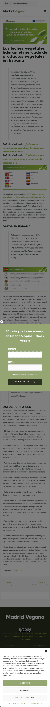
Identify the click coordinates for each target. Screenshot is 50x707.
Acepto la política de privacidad (26, 375)
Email (10, 362)
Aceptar (25, 683)
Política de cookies (15, 703)
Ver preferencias (25, 697)
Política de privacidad (33, 703)
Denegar (25, 690)
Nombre (12, 349)
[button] (46, 651)
